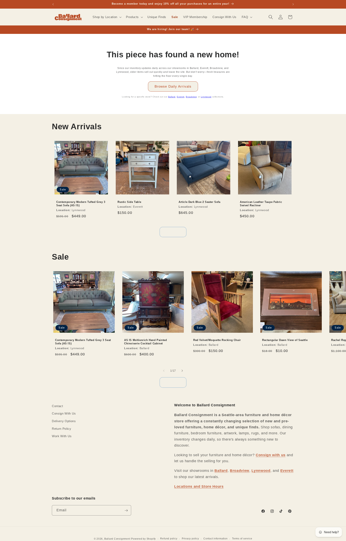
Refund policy (168, 538)
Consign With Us (64, 413)
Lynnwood (206, 97)
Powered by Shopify (143, 539)
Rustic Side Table (129, 201)
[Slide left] (163, 370)
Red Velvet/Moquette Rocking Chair (217, 340)
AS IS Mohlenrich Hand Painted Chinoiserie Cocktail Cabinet (145, 342)
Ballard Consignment (117, 539)
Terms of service (242, 538)
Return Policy (61, 428)
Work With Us (62, 436)
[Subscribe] (126, 510)
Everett (180, 97)
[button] (106, 17)
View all (173, 232)
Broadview (191, 97)
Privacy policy (190, 538)
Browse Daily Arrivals (173, 86)
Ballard (172, 97)
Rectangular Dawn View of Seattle (285, 340)
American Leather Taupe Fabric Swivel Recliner (261, 203)
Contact (57, 406)
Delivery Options (64, 421)
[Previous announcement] (53, 4)
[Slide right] (182, 370)
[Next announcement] (293, 4)
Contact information (215, 538)
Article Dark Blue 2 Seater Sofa (199, 201)
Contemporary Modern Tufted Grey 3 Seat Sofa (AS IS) (80, 203)
